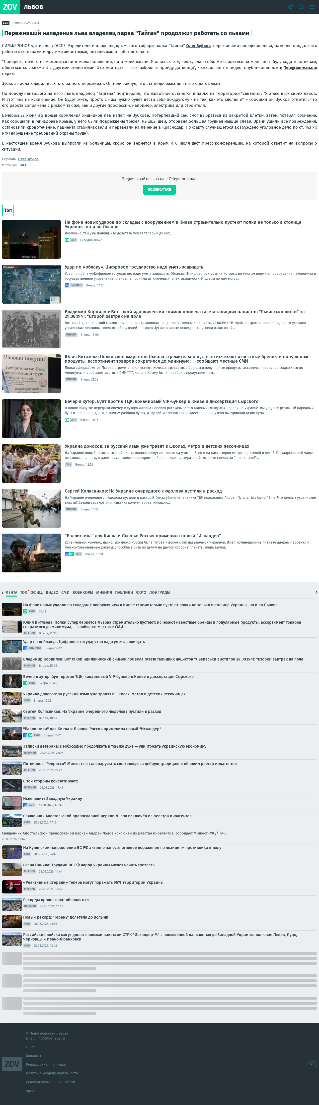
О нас (30, 1047)
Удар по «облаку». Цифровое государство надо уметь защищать (134, 267)
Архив (31, 1091)
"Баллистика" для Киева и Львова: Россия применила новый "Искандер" (143, 536)
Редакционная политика (46, 1064)
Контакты (33, 1056)
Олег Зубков (198, 45)
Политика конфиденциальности (52, 1073)
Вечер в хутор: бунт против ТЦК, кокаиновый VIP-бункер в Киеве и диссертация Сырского (162, 401)
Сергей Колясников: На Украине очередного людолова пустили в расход (143, 491)
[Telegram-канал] (290, 7)
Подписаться (159, 189)
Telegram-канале (300, 67)
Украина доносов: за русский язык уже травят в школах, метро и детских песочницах (157, 446)
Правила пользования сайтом (50, 1082)
